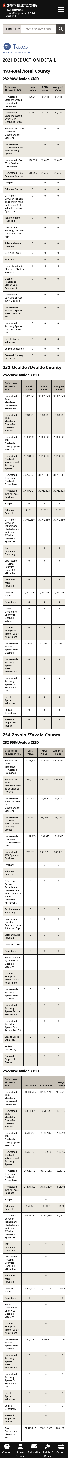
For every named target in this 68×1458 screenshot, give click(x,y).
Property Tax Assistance (16, 52)
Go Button (60, 28)
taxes (19, 46)
